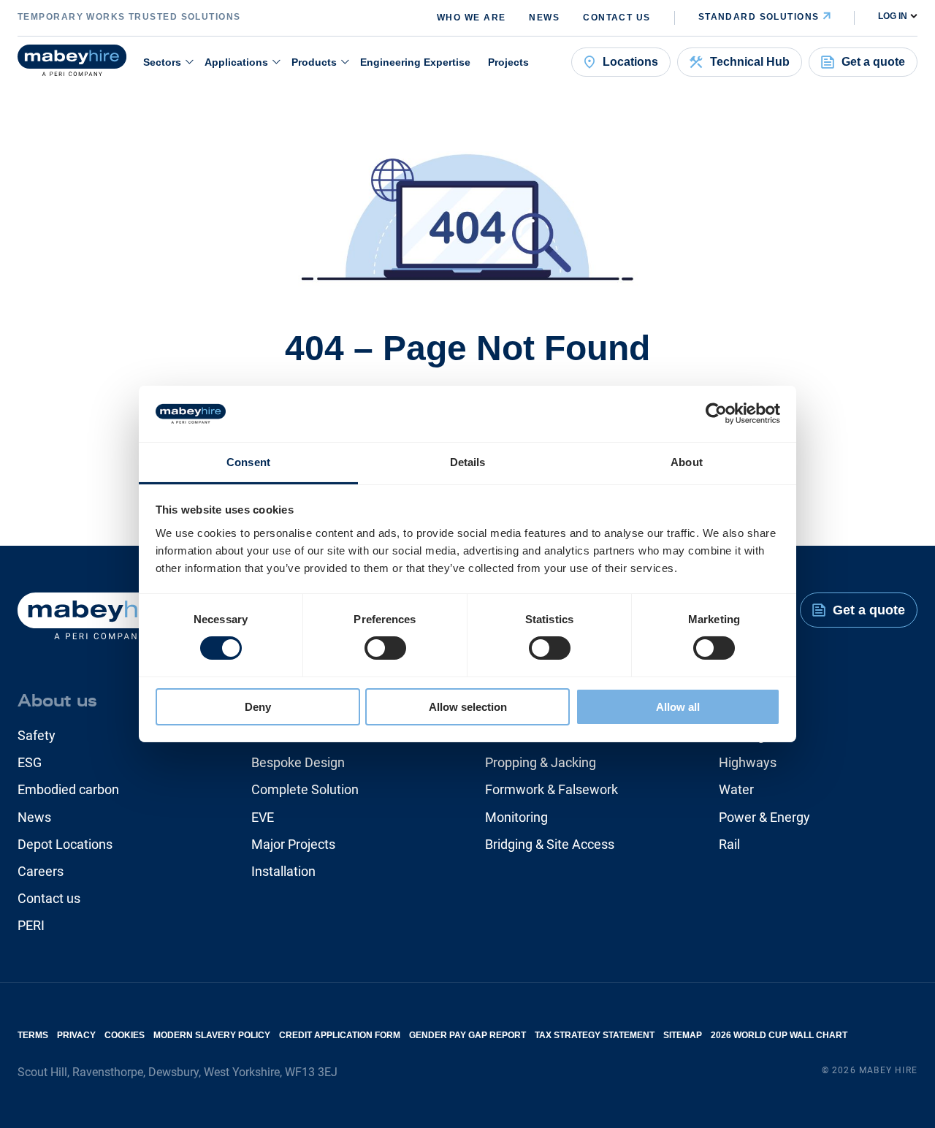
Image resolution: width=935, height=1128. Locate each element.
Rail (729, 844)
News (544, 17)
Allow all (678, 707)
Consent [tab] (248, 462)
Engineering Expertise (415, 62)
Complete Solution (305, 789)
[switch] (385, 648)
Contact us (616, 17)
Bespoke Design (298, 762)
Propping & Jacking (540, 762)
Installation (283, 871)
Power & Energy (764, 817)
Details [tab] (468, 462)
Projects (508, 62)
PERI (31, 925)
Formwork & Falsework (551, 789)
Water (736, 789)
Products (314, 62)
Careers (41, 871)
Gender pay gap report (467, 1035)
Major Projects (293, 844)
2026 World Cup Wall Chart (779, 1035)
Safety (37, 735)
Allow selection (468, 707)
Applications (236, 62)
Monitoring (516, 817)
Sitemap (682, 1035)
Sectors (162, 62)
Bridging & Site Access (549, 844)
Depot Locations (65, 844)
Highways (747, 762)
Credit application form (339, 1035)
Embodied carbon (68, 789)
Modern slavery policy (211, 1035)
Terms (33, 1035)
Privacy (76, 1035)
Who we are (471, 17)
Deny (258, 707)
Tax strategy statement (594, 1035)
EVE (262, 817)
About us (57, 700)
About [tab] (687, 462)
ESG (30, 762)
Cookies (124, 1035)
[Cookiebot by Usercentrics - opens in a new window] (716, 413)
